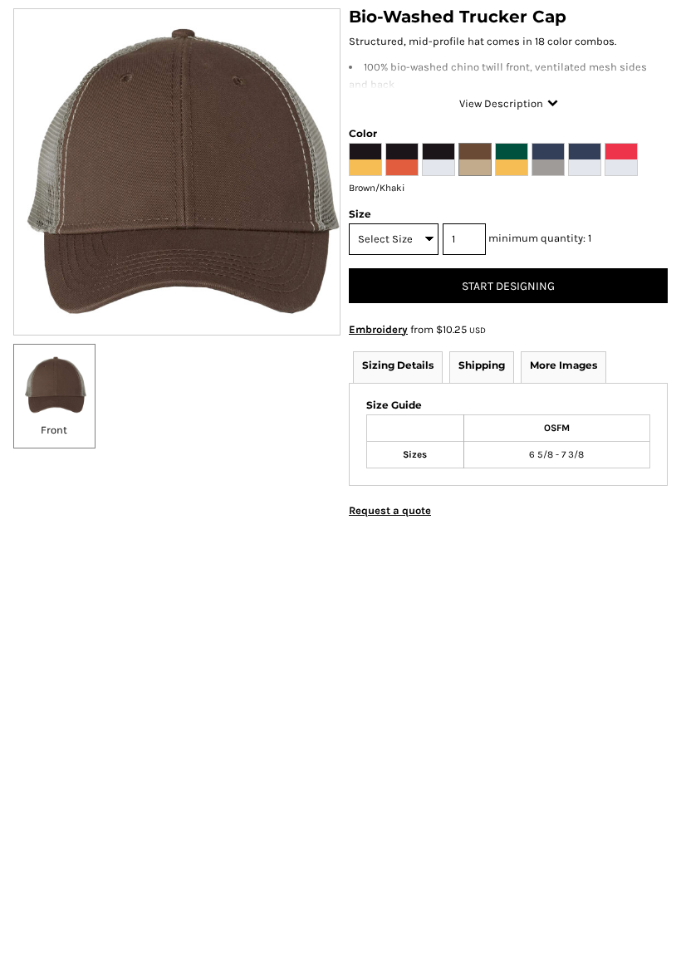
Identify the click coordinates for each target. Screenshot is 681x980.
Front (54, 430)
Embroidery (378, 329)
